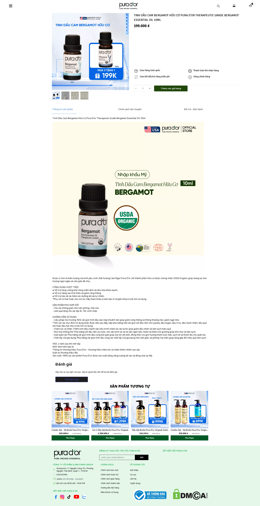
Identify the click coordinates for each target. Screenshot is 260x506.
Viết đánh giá (71, 379)
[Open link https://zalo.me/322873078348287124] (84, 497)
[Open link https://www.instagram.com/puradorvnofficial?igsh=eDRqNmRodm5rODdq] (62, 497)
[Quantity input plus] (150, 88)
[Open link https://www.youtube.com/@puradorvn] (76, 497)
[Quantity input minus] (136, 88)
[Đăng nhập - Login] (234, 5)
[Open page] (128, 5)
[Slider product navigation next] (201, 415)
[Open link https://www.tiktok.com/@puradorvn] (69, 497)
